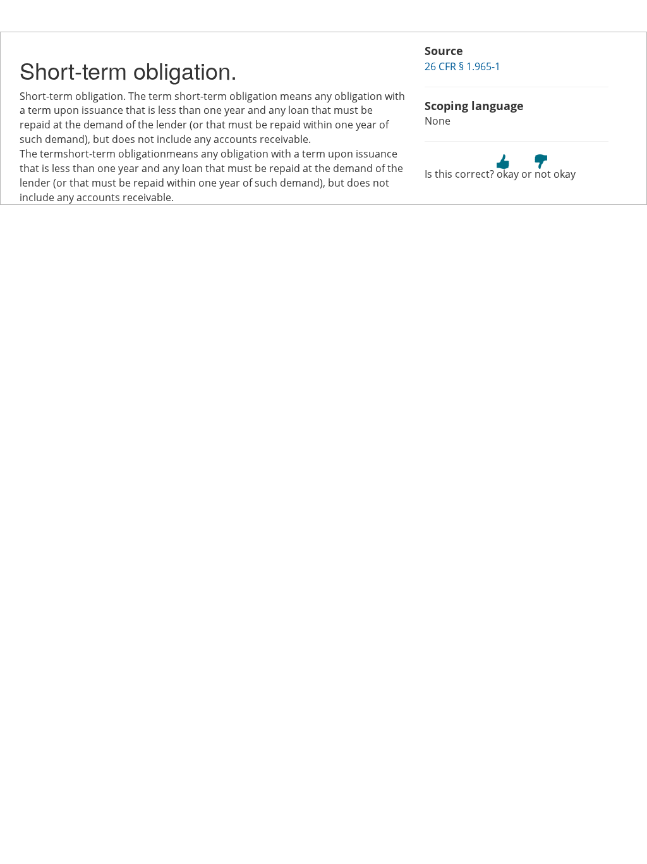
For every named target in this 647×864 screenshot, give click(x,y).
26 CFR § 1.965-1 (462, 66)
